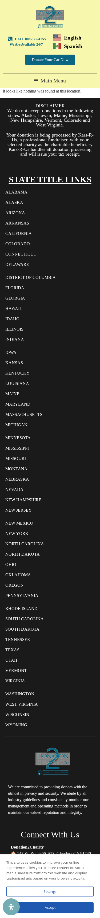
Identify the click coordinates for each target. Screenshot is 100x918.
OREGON (14, 585)
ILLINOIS (14, 329)
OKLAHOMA (18, 575)
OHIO (10, 564)
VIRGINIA (15, 681)
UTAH (11, 660)
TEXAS (12, 650)
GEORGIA (15, 298)
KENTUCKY (17, 373)
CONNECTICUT (20, 254)
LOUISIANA (17, 383)
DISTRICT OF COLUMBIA (30, 277)
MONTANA (16, 469)
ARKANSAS (17, 223)
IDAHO (12, 319)
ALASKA (14, 202)
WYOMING (16, 725)
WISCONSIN (17, 714)
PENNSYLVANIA (21, 595)
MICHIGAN (16, 425)
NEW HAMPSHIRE (23, 500)
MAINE (12, 394)
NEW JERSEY (18, 510)
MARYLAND (17, 404)
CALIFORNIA (18, 233)
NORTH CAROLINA (24, 544)
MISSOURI (15, 458)
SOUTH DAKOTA (22, 629)
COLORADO (17, 243)
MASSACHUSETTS (23, 414)
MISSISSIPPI (17, 448)
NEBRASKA (17, 479)
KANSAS (14, 363)
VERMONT (16, 670)
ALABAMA (16, 192)
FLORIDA (14, 287)
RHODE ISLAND (21, 608)
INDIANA (14, 339)
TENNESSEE (17, 639)
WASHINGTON (19, 694)
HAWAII (13, 308)
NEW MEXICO (19, 523)
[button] (50, 80)
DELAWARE (17, 264)
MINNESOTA (18, 438)
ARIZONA (15, 212)
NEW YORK (17, 533)
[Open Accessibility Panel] (11, 906)
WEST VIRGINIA (21, 704)
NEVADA (14, 489)
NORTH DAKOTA (22, 554)
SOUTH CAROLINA (24, 619)
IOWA (11, 352)
